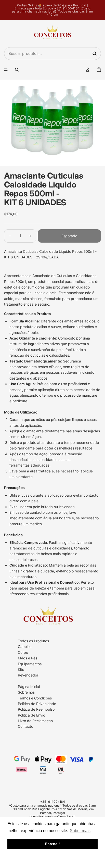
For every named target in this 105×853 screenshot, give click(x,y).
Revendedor (28, 675)
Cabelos (24, 646)
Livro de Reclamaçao (35, 721)
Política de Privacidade (37, 703)
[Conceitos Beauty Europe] (52, 33)
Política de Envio (31, 715)
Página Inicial (29, 686)
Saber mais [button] (80, 831)
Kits (21, 669)
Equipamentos (30, 663)
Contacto (25, 726)
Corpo (23, 652)
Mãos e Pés (27, 658)
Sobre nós (26, 692)
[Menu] (6, 70)
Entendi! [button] (52, 844)
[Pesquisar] (94, 53)
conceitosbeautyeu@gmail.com (52, 816)
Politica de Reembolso (36, 709)
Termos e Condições (35, 698)
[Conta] (87, 69)
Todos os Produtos (33, 641)
